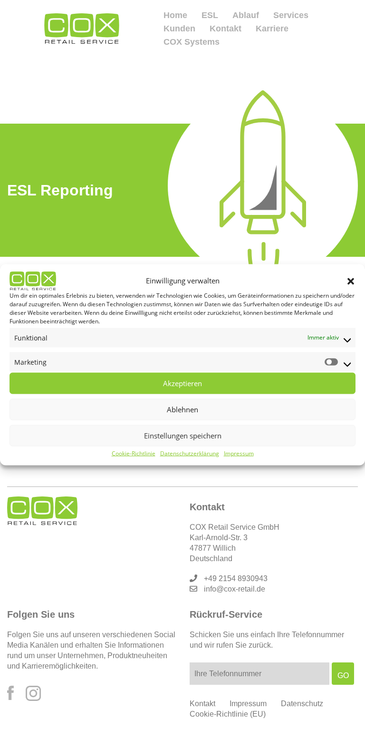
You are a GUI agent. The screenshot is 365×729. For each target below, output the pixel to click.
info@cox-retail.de (234, 589)
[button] (350, 280)
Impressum (239, 453)
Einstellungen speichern (182, 435)
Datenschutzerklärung (189, 453)
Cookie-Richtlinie (133, 453)
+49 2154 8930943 (236, 578)
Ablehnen (182, 409)
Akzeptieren (182, 383)
